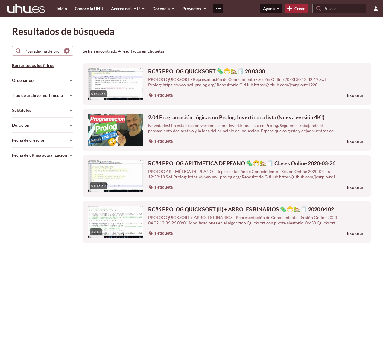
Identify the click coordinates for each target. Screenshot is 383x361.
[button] (160, 95)
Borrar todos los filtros (33, 65)
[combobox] (42, 51)
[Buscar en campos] (66, 51)
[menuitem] (61, 8)
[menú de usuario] (376, 8)
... (243, 163)
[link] (296, 8)
